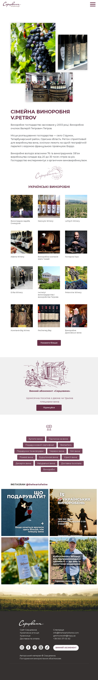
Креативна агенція (29, 633)
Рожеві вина (26, 457)
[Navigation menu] (92, 4)
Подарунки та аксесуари (30, 451)
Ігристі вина (70, 457)
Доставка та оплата (71, 463)
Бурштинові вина (48, 457)
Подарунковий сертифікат (39, 445)
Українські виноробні (49, 187)
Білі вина (75, 451)
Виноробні (49, 469)
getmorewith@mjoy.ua (64, 635)
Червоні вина (57, 451)
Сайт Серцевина (28, 630)
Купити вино (36, 439)
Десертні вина (23, 463)
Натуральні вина (46, 463)
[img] (22, 647)
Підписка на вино (58, 439)
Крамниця (25, 635)
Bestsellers (65, 445)
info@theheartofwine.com (66, 633)
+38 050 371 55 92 (61, 638)
